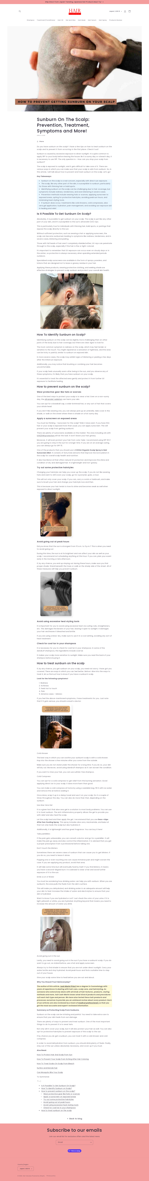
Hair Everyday (27, 1176)
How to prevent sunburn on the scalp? (58, 1091)
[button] (20, 11)
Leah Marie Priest (68, 986)
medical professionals (88, 1003)
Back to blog (75, 1118)
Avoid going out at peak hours (56, 1102)
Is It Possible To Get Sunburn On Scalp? (58, 1086)
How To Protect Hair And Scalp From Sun (54, 1055)
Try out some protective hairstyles (58, 1099)
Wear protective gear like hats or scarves (61, 1094)
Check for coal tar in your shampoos (59, 1108)
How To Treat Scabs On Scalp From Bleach (55, 1063)
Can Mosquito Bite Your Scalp (50, 1072)
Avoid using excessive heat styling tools (60, 1105)
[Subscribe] (90, 1142)
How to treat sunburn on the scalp (56, 1110)
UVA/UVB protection (46, 436)
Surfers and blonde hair (47, 1068)
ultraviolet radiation (53, 399)
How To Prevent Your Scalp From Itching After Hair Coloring (63, 1059)
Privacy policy (51, 1176)
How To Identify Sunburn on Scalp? (56, 1088)
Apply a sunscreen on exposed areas (59, 1097)
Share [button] (41, 141)
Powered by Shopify (38, 1176)
